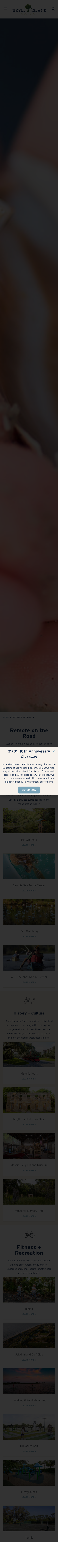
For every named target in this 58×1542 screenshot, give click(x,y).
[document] (29, 771)
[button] (54, 751)
